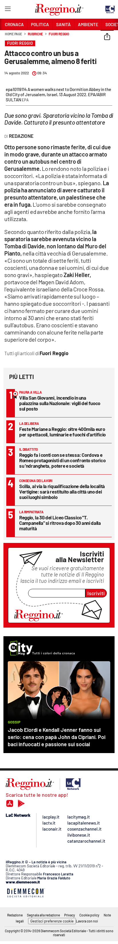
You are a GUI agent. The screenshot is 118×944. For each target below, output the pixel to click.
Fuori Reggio (59, 34)
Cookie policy (89, 915)
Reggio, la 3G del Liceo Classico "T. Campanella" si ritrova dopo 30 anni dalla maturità (60, 522)
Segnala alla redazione (43, 915)
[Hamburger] (7, 10)
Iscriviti (96, 593)
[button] (107, 37)
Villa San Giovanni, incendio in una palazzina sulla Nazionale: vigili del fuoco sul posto (59, 403)
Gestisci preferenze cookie (52, 921)
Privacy (69, 915)
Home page (13, 34)
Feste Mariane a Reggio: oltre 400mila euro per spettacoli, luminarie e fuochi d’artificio (62, 431)
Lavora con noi (87, 921)
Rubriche (35, 34)
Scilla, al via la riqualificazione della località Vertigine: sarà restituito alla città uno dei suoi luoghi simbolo (62, 491)
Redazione (15, 915)
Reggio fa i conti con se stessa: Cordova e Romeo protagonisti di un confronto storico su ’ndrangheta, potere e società (62, 460)
